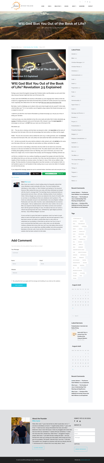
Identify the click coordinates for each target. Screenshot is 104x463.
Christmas (74, 71)
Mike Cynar (28, 182)
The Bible (36, 47)
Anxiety (82, 221)
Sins (32, 47)
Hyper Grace (75, 104)
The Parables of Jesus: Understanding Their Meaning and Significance (80, 198)
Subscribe (81, 6)
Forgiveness (75, 87)
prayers (84, 260)
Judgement (80, 247)
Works (73, 180)
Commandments (76, 75)
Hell (42, 28)
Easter (74, 231)
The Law (74, 163)
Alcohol (73, 54)
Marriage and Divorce (77, 113)
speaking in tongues (77, 270)
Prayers (74, 121)
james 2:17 (81, 244)
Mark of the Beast (82, 252)
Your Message (15, 249)
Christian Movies (76, 66)
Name (13, 260)
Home (42, 6)
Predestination (75, 125)
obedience (81, 257)
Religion (74, 134)
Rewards (75, 265)
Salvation (28, 47)
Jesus (74, 247)
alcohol (75, 221)
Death (73, 83)
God (79, 236)
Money (74, 257)
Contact (90, 6)
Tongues (74, 172)
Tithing (73, 168)
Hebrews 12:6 (82, 239)
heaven (74, 239)
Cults (73, 79)
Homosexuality (75, 100)
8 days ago (74, 329)
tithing (74, 278)
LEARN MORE (38, 448)
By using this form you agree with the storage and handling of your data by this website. (37, 281)
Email (41, 260)
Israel (73, 109)
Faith (74, 234)
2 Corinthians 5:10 (77, 218)
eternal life (81, 231)
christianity (76, 226)
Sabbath (74, 142)
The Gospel (82, 273)
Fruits (73, 92)
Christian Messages (77, 62)
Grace (84, 236)
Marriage (75, 254)
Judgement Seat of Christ (78, 249)
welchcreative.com (85, 459)
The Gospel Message (77, 159)
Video (49, 6)
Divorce (80, 228)
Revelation (16, 177)
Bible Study (58, 6)
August (76, 285)
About (73, 6)
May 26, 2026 (81, 340)
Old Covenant (76, 260)
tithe (81, 275)
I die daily (80, 241)
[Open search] (80, 2)
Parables (74, 117)
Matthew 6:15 (83, 254)
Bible (73, 58)
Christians (84, 226)
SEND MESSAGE (80, 449)
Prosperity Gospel (76, 130)
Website (13, 269)
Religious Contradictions (78, 138)
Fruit (74, 236)
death (74, 228)
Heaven (66, 6)
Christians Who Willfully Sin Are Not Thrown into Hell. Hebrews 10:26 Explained (80, 205)
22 (85, 301)
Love (74, 252)
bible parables (81, 223)
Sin (73, 267)
